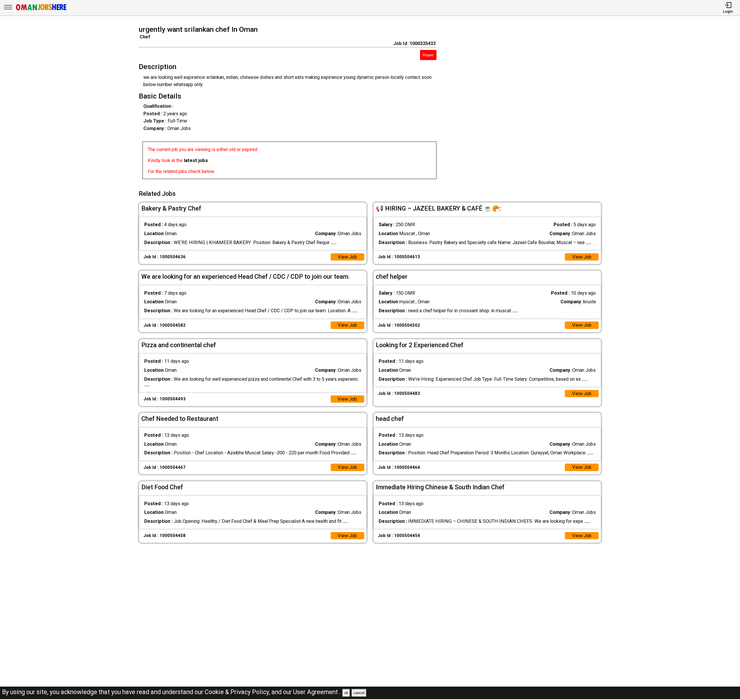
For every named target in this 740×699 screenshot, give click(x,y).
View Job (347, 257)
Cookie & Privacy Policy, (238, 692)
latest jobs (196, 160)
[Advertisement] (528, 104)
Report (428, 55)
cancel (359, 693)
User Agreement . (317, 692)
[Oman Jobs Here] (41, 10)
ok (346, 693)
